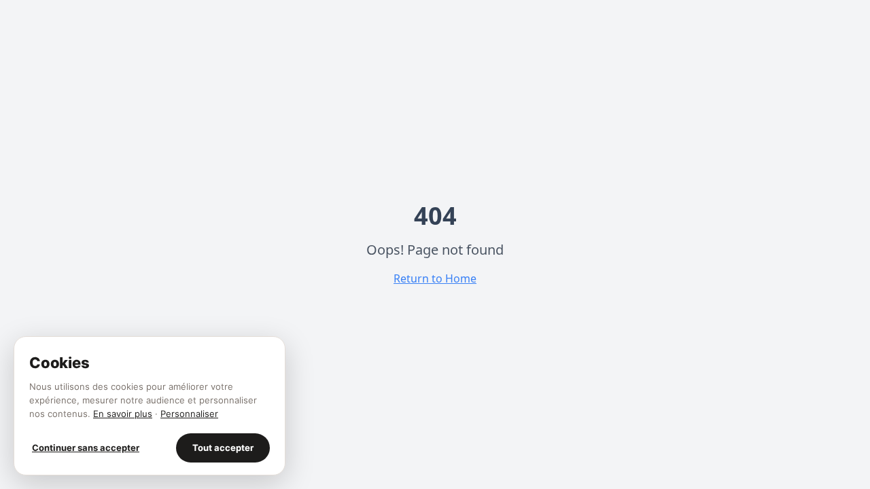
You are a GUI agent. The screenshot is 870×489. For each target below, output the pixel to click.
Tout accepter (223, 447)
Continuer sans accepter (85, 447)
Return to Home (435, 278)
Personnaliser (189, 413)
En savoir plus (122, 413)
